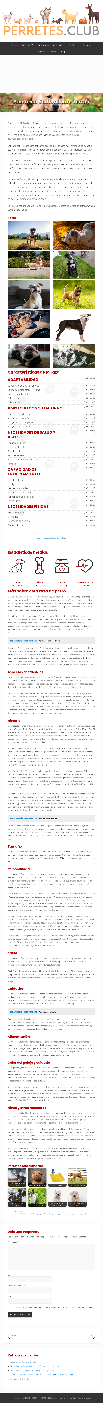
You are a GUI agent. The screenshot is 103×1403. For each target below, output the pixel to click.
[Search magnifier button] (92, 1336)
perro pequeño (64, 1214)
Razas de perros (90, 1214)
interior (24, 1214)
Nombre (12, 1275)
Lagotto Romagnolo (34, 1214)
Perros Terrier (19, 1211)
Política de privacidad (84, 1398)
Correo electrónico (16, 1285)
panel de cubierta (46, 1214)
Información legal (70, 1398)
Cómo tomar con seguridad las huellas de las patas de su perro (36, 1370)
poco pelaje (73, 1214)
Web (9, 1296)
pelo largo (56, 1214)
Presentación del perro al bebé (23, 1362)
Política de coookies (59, 1398)
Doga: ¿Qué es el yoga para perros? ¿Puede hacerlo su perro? (35, 1366)
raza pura (81, 1214)
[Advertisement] (51, 73)
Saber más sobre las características (51, 538)
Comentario (13, 1242)
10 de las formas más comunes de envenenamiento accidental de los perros (41, 1374)
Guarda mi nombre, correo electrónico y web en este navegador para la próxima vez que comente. (52, 1307)
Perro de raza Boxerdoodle (21, 1379)
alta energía (18, 1214)
